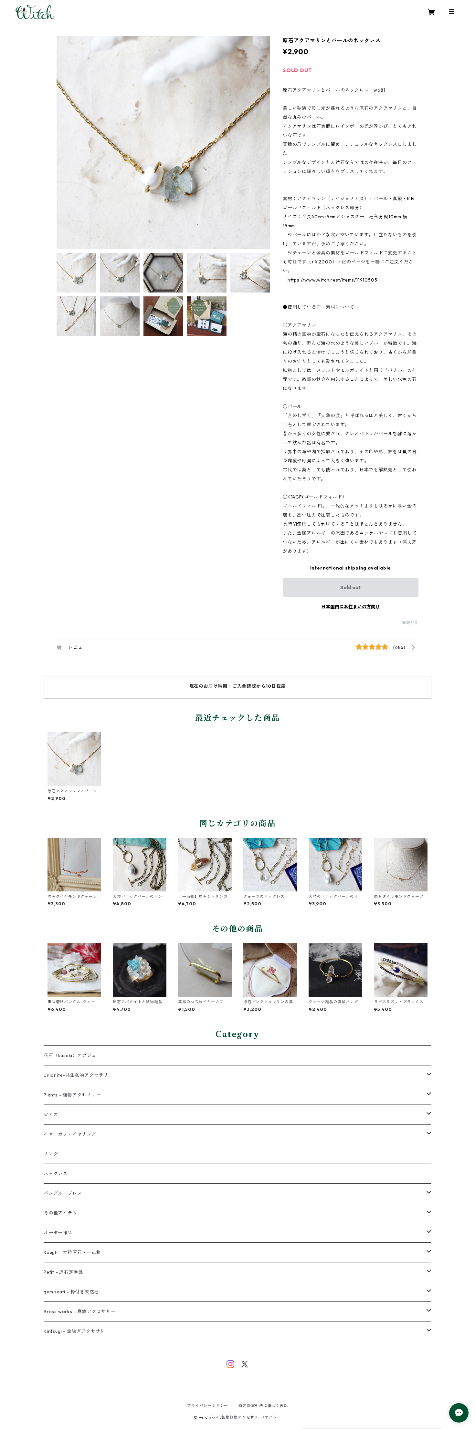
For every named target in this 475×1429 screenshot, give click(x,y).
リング (51, 1154)
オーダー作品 (58, 1233)
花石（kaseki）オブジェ (70, 1055)
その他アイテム (60, 1213)
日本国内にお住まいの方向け (350, 607)
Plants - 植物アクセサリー (72, 1095)
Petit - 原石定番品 (63, 1272)
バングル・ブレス (63, 1193)
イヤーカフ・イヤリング (70, 1134)
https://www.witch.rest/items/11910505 (332, 280)
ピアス (51, 1114)
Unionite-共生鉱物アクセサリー (78, 1075)
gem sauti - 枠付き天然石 (71, 1292)
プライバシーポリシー (207, 1405)
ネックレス (56, 1174)
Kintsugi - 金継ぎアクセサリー (77, 1331)
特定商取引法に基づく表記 (263, 1405)
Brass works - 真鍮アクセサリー (80, 1311)
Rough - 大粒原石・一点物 (72, 1252)
